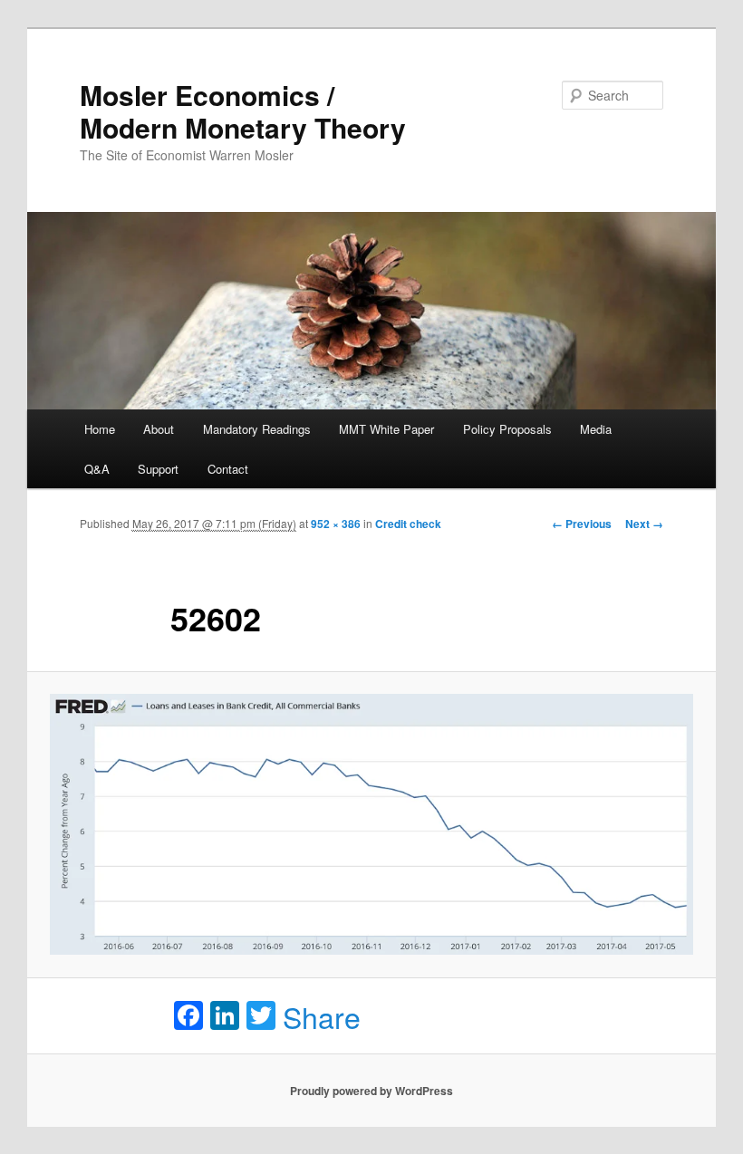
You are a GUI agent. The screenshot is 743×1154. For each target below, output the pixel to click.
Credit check (408, 523)
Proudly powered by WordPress (371, 1090)
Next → (644, 523)
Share (322, 1016)
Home (99, 429)
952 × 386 (336, 523)
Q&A (97, 468)
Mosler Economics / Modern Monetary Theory (243, 111)
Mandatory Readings (257, 429)
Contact (227, 468)
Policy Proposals (507, 429)
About (158, 429)
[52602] (371, 824)
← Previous (582, 523)
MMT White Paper (386, 429)
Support (158, 468)
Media (596, 429)
